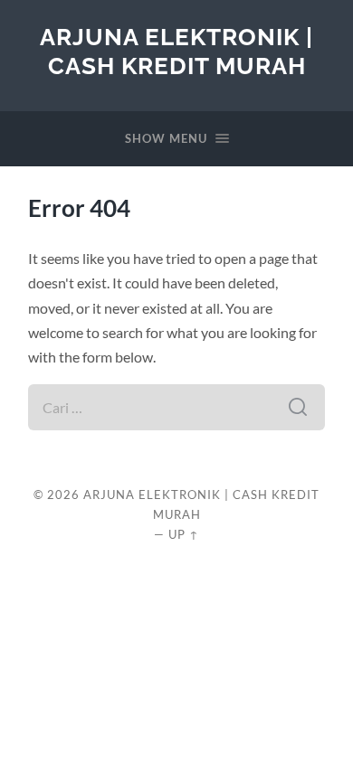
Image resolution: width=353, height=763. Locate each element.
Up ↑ (183, 534)
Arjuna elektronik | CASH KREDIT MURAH (176, 51)
